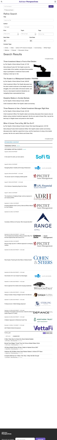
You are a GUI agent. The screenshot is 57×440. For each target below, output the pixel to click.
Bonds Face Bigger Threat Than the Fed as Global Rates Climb (22, 343)
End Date (32, 37)
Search (51, 6)
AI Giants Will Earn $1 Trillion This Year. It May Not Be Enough (22, 356)
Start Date (6, 37)
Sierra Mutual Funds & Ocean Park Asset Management (28, 126)
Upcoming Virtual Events (13, 149)
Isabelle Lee (8, 353)
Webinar (6, 50)
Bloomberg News (14, 340)
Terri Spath (8, 64)
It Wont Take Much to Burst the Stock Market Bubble (19, 339)
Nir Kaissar (8, 357)
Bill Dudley (8, 340)
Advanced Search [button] (9, 10)
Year (51, 333)
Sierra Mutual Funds (18, 64)
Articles (8, 336)
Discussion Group (23, 50)
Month (47, 333)
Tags (39, 30)
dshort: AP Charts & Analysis (24, 48)
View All (18, 145)
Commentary (38, 48)
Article (6, 48)
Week (44, 333)
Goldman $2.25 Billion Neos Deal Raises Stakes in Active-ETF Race (23, 351)
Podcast (13, 50)
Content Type (7, 44)
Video (12, 48)
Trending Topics (10, 145)
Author (5, 24)
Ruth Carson (8, 344)
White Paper (47, 48)
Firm (4, 30)
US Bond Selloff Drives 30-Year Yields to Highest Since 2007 (21, 347)
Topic (22, 30)
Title (4, 17)
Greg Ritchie (8, 348)
